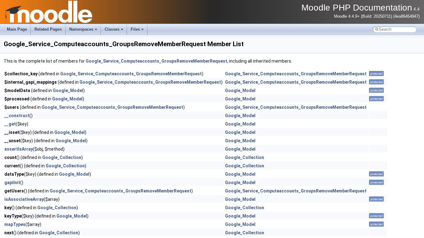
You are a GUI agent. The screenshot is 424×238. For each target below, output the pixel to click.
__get (10, 123)
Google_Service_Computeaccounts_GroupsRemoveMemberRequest (156, 61)
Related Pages (48, 29)
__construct (16, 115)
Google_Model (68, 90)
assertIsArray (18, 149)
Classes (112, 29)
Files (135, 29)
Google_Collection (61, 157)
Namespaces (81, 29)
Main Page (17, 29)
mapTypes (14, 224)
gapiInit (12, 182)
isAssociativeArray (24, 199)
